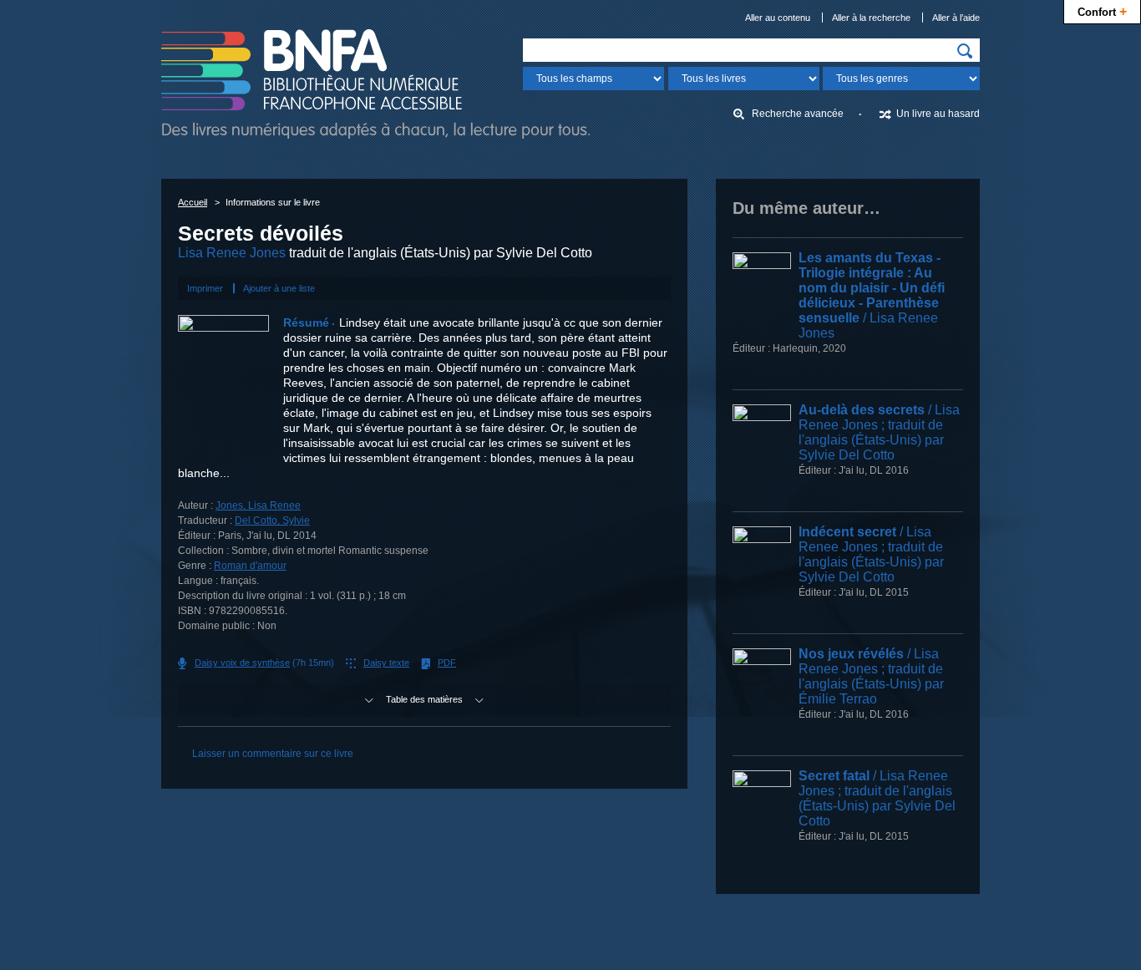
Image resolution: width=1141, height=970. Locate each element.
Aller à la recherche (871, 18)
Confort (1102, 10)
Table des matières (424, 699)
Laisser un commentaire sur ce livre (272, 753)
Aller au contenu (777, 18)
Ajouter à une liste (279, 288)
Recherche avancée (798, 113)
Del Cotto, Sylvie (272, 520)
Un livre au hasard (938, 113)
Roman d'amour (250, 565)
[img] (964, 50)
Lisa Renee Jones (232, 253)
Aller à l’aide (956, 18)
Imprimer (205, 288)
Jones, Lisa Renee (258, 505)
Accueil (192, 202)
